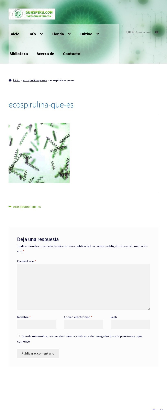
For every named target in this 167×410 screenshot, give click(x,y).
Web (114, 317)
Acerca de (45, 53)
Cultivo (85, 33)
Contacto (71, 53)
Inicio (14, 33)
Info (32, 33)
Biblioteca (18, 53)
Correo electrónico (78, 317)
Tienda (58, 33)
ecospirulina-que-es (35, 80)
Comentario (26, 261)
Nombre (24, 317)
